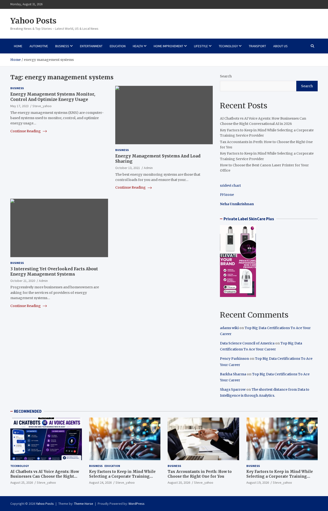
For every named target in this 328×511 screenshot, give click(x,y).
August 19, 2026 (257, 482)
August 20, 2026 (179, 482)
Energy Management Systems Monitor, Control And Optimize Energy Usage (52, 97)
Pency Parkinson (234, 358)
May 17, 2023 (19, 106)
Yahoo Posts (33, 21)
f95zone (227, 194)
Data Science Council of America (247, 343)
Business (62, 46)
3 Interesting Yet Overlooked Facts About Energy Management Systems (54, 271)
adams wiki (229, 328)
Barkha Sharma (233, 374)
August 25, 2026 (21, 482)
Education (118, 46)
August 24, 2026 (100, 482)
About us (280, 46)
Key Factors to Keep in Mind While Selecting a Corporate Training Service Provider (122, 476)
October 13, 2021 (127, 168)
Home (18, 46)
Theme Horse (83, 503)
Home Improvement (168, 46)
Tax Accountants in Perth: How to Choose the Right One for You (200, 474)
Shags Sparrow (233, 389)
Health (138, 46)
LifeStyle (201, 46)
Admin (148, 168)
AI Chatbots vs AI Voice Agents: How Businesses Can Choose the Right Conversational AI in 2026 (44, 476)
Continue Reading (26, 131)
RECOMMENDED (28, 411)
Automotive (39, 46)
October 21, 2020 (22, 281)
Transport (257, 46)
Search (226, 76)
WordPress (136, 503)
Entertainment (91, 46)
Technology (228, 46)
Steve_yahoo (42, 106)
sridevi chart (230, 185)
